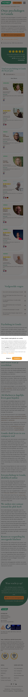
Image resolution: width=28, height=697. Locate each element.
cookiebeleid (11, 353)
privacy (4, 353)
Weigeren (8, 358)
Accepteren (17, 358)
